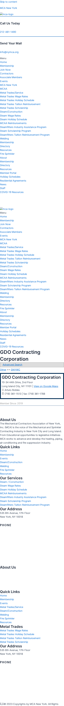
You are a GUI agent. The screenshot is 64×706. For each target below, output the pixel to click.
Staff (2, 188)
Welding (4, 138)
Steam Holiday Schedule (13, 119)
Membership (7, 65)
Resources (6, 150)
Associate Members (11, 77)
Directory (5, 146)
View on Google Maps (46, 386)
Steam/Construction (11, 111)
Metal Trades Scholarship (14, 107)
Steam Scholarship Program (15, 130)
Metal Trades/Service (11, 92)
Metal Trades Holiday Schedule (17, 100)
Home (3, 62)
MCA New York (8, 8)
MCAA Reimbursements (13, 123)
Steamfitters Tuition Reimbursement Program (25, 134)
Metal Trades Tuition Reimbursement (20, 104)
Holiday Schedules (10, 176)
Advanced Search (12, 364)
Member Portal (8, 173)
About (3, 157)
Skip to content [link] (8, 1)
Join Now (5, 69)
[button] (32, 58)
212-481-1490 (8, 31)
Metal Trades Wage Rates (14, 96)
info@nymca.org (9, 52)
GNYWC (15, 369)
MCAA (3, 88)
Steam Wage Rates (10, 115)
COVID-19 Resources (12, 192)
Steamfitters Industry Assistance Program (23, 127)
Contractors (6, 73)
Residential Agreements (13, 180)
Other (3, 369)
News (3, 184)
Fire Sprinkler (7, 153)
